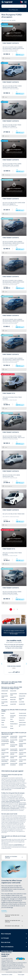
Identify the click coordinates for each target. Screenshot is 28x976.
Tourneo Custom (22, 715)
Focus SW (12, 713)
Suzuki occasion (16, 801)
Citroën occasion (19, 800)
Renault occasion (22, 803)
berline (23, 788)
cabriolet (6, 789)
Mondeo (12, 721)
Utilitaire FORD (4, 690)
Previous (2, 663)
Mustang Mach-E (14, 723)
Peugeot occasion (5, 805)
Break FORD (13, 699)
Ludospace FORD (23, 693)
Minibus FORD (22, 695)
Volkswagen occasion (14, 807)
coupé (9, 789)
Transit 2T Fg (21, 720)
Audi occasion (21, 806)
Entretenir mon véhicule (12, 926)
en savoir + (4, 910)
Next (26, 663)
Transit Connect (22, 722)
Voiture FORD (13, 690)
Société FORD (22, 704)
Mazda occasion (9, 801)
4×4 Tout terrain (17, 788)
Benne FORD (4, 693)
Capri (2, 715)
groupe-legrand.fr (18, 844)
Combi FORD (4, 699)
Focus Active (4, 727)
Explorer (3, 720)
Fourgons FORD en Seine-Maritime (22, 745)
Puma (11, 725)
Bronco (3, 713)
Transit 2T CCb (22, 717)
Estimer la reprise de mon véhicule (12, 921)
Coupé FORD (13, 704)
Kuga (11, 719)
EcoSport (3, 717)
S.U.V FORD (21, 701)
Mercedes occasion (5, 807)
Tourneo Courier (22, 713)
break (2, 789)
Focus (2, 724)
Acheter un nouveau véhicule (11, 857)
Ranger (11, 728)
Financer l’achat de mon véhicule (12, 915)
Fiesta (2, 722)
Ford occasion (12, 800)
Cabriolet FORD (13, 701)
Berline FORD (13, 697)
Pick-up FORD (4, 705)
